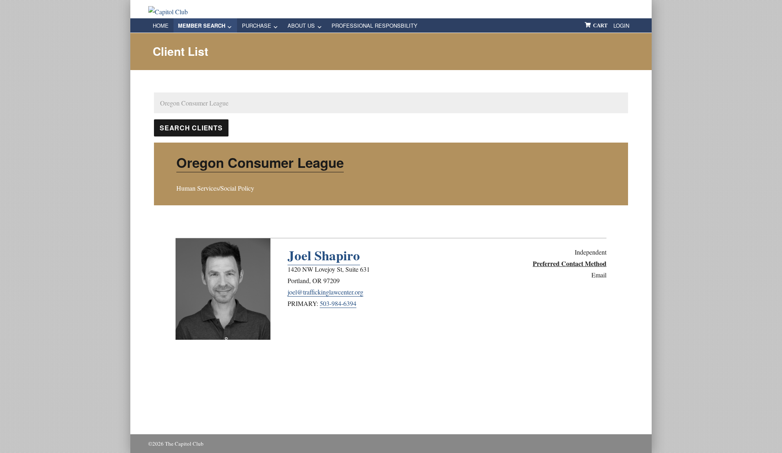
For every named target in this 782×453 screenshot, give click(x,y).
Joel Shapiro (324, 255)
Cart (600, 25)
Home (161, 25)
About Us (301, 25)
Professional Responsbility (374, 25)
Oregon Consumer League (260, 162)
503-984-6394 (338, 303)
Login (621, 25)
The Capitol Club (184, 443)
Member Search (201, 25)
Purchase (256, 25)
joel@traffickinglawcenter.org (325, 292)
